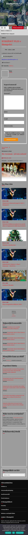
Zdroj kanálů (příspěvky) (7, 490)
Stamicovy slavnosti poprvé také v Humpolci (13, 204)
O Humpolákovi (5, 509)
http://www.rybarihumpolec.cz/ (10, 59)
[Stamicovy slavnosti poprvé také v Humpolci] (14, 193)
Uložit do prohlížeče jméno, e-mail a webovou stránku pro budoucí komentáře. (14, 134)
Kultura (4, 37)
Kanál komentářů (5, 494)
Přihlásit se (4, 486)
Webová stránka (8, 126)
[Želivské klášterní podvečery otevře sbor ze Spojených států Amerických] (14, 214)
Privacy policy (20, 532)
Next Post (5, 147)
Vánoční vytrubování (9, 245)
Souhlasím (8, 532)
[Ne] (26, 529)
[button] (10, 27)
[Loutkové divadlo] (14, 275)
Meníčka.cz (8, 360)
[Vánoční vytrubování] (14, 235)
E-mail (5, 119)
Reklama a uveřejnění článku (8, 513)
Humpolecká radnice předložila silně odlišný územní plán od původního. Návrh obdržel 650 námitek (14, 387)
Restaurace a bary (7, 151)
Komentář (7, 93)
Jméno (6, 112)
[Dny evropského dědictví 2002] (14, 294)
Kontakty (3, 505)
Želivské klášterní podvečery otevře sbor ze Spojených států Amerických (14, 225)
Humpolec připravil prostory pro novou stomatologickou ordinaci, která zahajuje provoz (13, 405)
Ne (13, 532)
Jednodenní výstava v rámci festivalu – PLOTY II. (11, 265)
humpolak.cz (14, 3)
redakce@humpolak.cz (18, 417)
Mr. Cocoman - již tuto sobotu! (14, 154)
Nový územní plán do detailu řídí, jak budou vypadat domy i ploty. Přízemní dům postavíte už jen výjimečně (13, 370)
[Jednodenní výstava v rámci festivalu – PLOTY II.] (14, 254)
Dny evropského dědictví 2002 (12, 304)
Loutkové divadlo (8, 285)
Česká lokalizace (5, 498)
